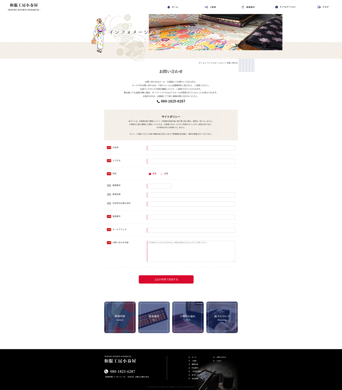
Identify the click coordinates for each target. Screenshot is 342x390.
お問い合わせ (221, 357)
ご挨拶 (194, 361)
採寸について (196, 375)
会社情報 (195, 379)
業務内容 (195, 364)
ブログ (218, 361)
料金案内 (195, 368)
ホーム (201, 63)
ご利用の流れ (196, 371)
